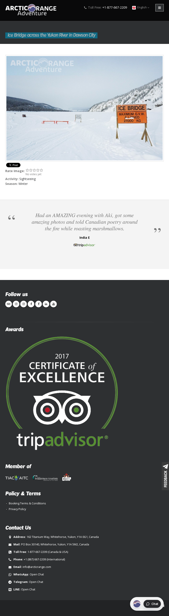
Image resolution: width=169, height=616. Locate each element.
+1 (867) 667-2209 (35, 559)
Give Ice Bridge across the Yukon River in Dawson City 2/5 (31, 170)
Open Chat (37, 574)
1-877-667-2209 (37, 552)
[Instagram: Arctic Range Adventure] (16, 304)
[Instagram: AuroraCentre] (23, 304)
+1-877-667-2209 (114, 7)
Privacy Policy (17, 509)
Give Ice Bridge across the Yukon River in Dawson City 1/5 (27, 170)
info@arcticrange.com (37, 567)
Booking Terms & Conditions (27, 503)
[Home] (32, 10)
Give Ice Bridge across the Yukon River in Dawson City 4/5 (38, 170)
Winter (23, 184)
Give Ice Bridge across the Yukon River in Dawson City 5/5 (41, 170)
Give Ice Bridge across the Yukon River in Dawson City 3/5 (34, 170)
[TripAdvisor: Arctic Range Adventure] (8, 304)
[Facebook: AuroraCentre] (38, 304)
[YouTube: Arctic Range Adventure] (53, 304)
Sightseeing (27, 179)
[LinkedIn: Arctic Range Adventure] (46, 304)
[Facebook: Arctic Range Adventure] (31, 304)
